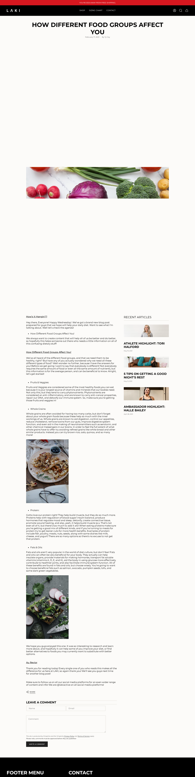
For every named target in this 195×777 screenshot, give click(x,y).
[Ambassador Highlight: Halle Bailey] (146, 393)
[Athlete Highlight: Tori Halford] (146, 331)
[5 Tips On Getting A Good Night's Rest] (146, 362)
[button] (82, 10)
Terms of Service (84, 736)
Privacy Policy (69, 736)
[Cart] (187, 10)
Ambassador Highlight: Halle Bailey (144, 408)
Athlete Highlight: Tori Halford (144, 345)
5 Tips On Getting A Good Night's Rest (145, 375)
